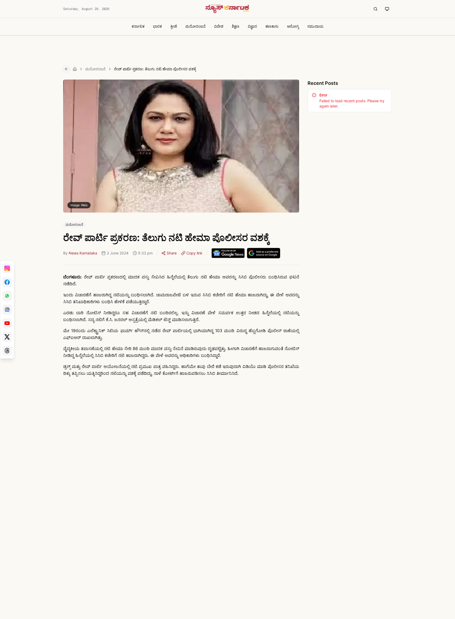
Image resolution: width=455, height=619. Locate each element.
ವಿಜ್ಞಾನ (252, 26)
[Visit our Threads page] (7, 350)
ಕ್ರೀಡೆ (173, 26)
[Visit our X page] (7, 337)
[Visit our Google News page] (7, 309)
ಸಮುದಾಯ (315, 26)
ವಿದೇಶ (218, 26)
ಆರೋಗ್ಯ (293, 26)
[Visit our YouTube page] (7, 323)
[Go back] (66, 69)
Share (172, 253)
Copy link (194, 253)
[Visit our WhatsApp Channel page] (7, 296)
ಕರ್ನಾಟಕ (138, 26)
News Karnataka (83, 253)
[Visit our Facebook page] (7, 282)
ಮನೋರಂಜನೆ (195, 26)
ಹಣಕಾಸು (272, 26)
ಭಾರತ (157, 26)
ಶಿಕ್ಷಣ (235, 26)
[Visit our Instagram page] (7, 268)
